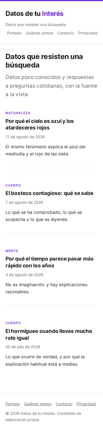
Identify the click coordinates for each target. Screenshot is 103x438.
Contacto (65, 33)
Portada (14, 33)
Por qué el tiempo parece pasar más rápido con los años (49, 262)
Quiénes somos (39, 33)
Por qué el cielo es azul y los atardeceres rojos (39, 124)
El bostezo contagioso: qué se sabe (49, 193)
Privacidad (88, 33)
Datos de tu (34, 13)
